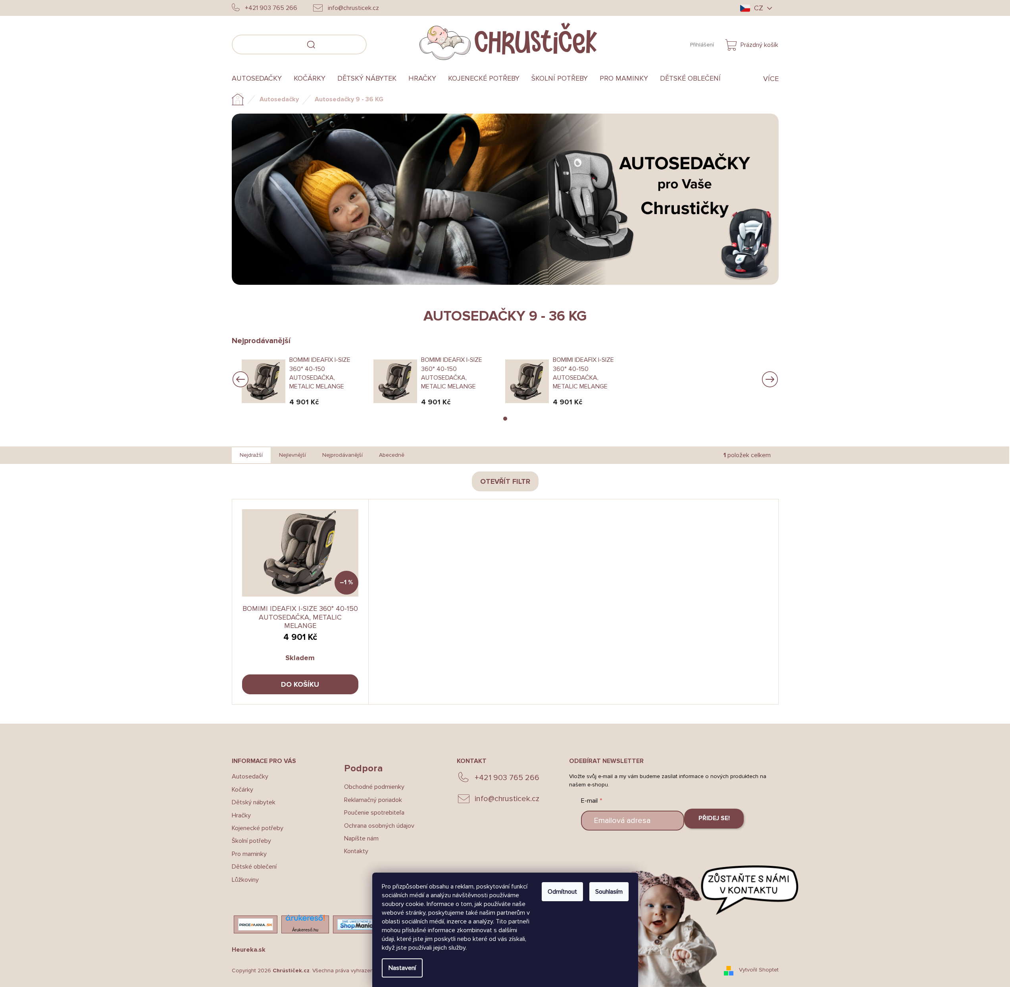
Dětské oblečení (254, 867)
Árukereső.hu (305, 929)
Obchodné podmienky (374, 787)
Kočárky (242, 790)
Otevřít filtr (505, 481)
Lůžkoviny (245, 880)
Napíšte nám (361, 838)
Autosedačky (250, 776)
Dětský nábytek (253, 802)
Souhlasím (609, 892)
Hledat (379, 43)
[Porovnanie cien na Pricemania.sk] (255, 924)
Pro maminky (249, 854)
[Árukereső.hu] (305, 920)
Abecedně (391, 455)
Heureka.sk (248, 950)
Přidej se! (714, 818)
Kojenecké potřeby (257, 828)
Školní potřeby (251, 841)
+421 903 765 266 (507, 777)
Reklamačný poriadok (373, 800)
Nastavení (402, 968)
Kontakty (356, 851)
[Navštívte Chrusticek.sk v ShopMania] (356, 924)
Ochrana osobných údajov (379, 826)
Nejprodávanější (342, 455)
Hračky (241, 815)
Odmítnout (562, 892)
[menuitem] (260, 78)
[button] (505, 419)
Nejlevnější (292, 455)
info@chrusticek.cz (507, 799)
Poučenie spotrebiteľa (374, 813)
